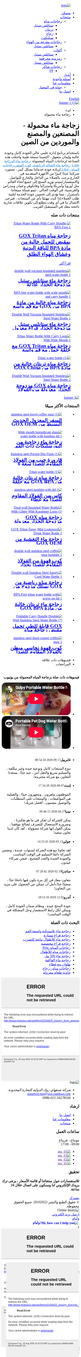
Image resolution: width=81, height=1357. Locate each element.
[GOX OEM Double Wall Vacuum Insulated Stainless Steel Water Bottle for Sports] (40, 318)
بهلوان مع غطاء (60, 964)
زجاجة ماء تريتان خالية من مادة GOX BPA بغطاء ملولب (38, 608)
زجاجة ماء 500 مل (57, 956)
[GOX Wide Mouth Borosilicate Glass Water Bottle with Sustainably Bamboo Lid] (36, 436)
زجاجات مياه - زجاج (57, 968)
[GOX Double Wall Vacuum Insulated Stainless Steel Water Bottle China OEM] (40, 275)
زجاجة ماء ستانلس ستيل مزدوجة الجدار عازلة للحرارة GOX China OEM (42, 284)
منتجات (65, 17)
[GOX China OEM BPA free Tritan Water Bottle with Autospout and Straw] (54, 358)
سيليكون (47, 38)
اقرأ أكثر (65, 263)
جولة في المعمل (50, 87)
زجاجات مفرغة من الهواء (44, 42)
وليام (75, 1218)
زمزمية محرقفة (50, 58)
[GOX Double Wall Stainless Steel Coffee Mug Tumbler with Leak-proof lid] (36, 555)
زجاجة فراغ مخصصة (56, 943)
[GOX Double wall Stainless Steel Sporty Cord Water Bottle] (36, 576)
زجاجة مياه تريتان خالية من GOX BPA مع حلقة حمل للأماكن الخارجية (37, 481)
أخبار (67, 75)
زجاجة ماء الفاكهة (58, 960)
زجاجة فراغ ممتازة (57, 935)
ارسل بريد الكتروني (65, 1214)
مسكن (66, 13)
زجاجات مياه (53, 21)
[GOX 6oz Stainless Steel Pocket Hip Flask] (36, 454)
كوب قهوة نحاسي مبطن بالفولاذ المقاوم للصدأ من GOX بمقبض (36, 651)
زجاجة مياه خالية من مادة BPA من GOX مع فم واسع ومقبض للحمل (42, 306)
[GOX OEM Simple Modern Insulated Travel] (36, 414)
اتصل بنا (65, 91)
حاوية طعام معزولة (57, 972)
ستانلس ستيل (43, 25)
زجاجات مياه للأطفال (55, 952)
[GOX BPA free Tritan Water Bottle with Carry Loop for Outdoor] (45, 472)
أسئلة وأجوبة (62, 79)
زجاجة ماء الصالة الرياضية (51, 165)
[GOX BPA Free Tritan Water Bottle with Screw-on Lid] (36, 598)
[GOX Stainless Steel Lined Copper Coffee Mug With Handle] (36, 642)
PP (51, 71)
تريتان (49, 29)
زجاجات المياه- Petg (57, 948)
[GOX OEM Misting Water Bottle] (36, 533)
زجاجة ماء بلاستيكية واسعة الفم (48, 931)
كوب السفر (23, 165)
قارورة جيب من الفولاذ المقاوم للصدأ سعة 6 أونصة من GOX (37, 463)
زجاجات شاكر (52, 67)
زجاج (49, 33)
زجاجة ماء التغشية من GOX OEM (38, 541)
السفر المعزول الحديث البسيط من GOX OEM (36, 422)
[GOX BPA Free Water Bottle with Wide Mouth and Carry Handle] (40, 296)
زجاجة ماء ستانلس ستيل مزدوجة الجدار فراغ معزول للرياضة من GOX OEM (42, 328)
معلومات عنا (62, 83)
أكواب (58, 50)
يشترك (74, 1198)
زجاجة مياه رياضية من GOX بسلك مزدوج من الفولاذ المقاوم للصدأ (37, 586)
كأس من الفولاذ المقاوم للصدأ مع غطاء (37, 497)
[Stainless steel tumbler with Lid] (38, 490)
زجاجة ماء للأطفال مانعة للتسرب (47, 939)
